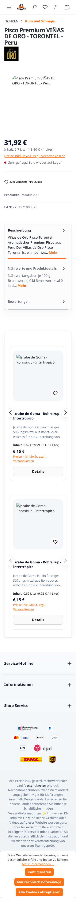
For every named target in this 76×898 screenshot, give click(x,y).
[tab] (37, 241)
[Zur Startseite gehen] (21, 7)
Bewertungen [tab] (19, 301)
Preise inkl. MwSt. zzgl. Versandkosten (34, 156)
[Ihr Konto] (56, 7)
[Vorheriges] (10, 413)
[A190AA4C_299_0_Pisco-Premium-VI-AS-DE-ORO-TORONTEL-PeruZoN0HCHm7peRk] (38, 99)
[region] (38, 103)
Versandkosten (35, 785)
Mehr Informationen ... (38, 864)
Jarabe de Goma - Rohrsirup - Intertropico (37, 416)
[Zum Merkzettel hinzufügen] (55, 393)
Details (38, 471)
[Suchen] (34, 7)
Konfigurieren (39, 872)
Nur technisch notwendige (39, 882)
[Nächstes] (65, 413)
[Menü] (9, 7)
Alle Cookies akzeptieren (39, 892)
